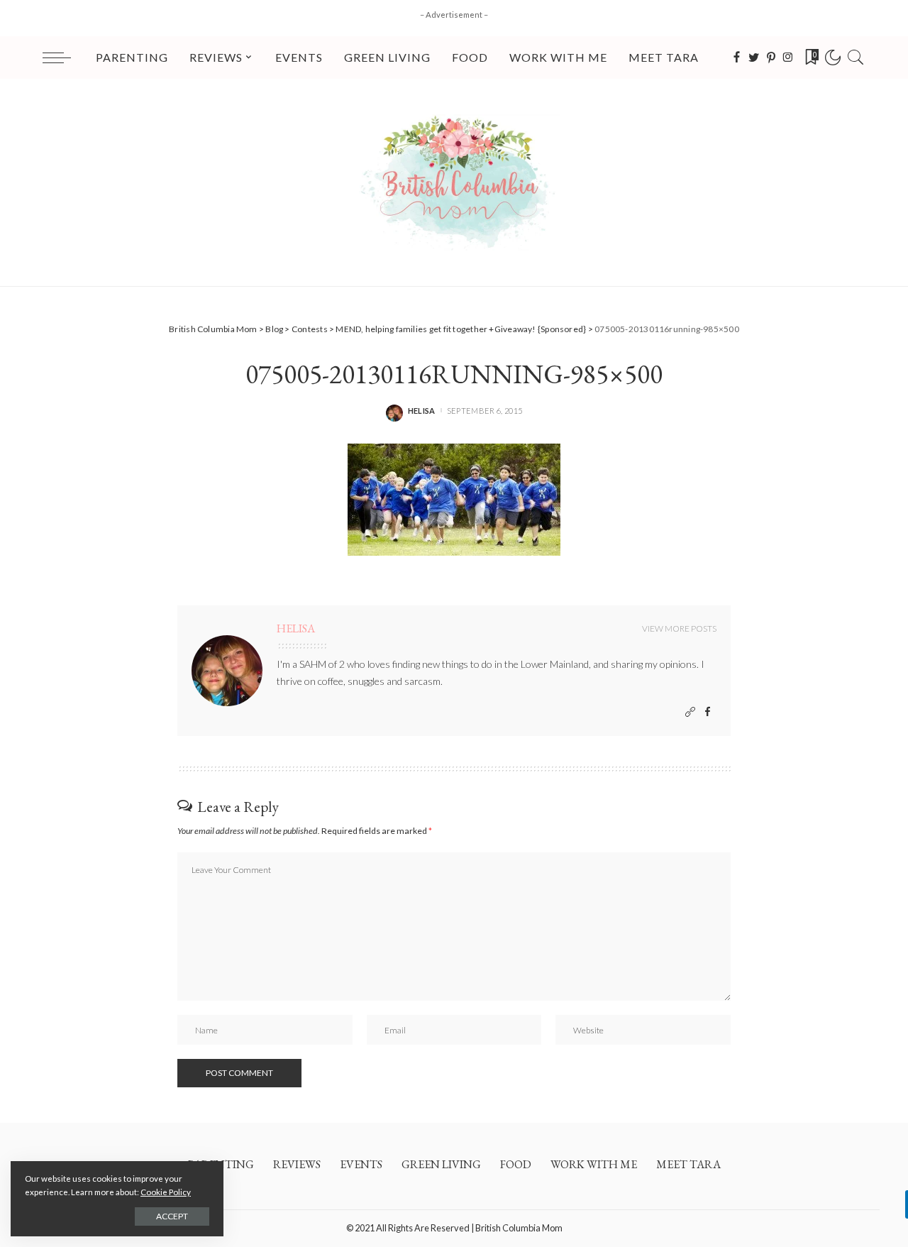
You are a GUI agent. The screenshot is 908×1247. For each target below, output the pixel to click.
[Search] (855, 57)
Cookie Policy (165, 1192)
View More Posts (679, 628)
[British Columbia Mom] (454, 182)
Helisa (422, 410)
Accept (172, 1216)
